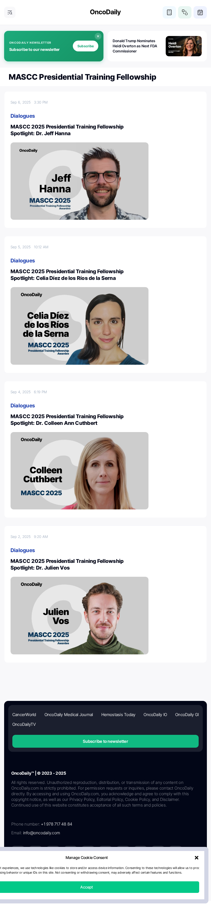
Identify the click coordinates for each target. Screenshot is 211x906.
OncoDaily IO (155, 714)
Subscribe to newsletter (105, 741)
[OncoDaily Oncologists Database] (184, 12)
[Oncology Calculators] (169, 12)
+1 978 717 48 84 (56, 824)
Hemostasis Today (118, 714)
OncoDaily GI (187, 714)
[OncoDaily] (105, 12)
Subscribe (85, 46)
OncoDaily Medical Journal (69, 714)
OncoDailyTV (24, 724)
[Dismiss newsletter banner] (98, 36)
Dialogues (23, 116)
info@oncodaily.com (41, 832)
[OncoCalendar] (200, 12)
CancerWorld (24, 714)
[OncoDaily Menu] (9, 12)
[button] (196, 857)
